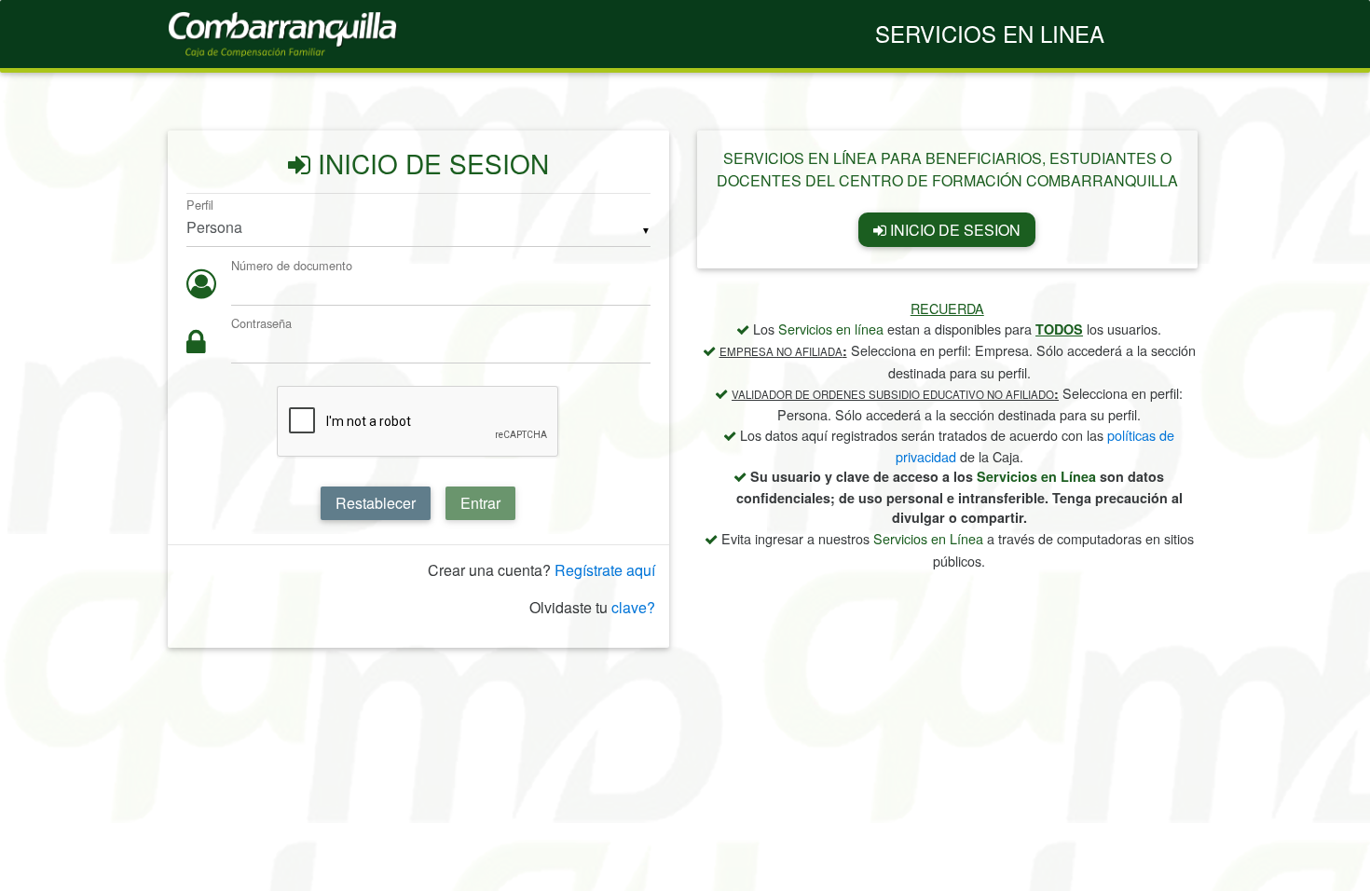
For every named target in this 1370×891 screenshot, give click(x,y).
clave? (633, 607)
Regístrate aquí (605, 570)
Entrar (480, 503)
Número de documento (291, 265)
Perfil (199, 204)
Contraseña (261, 324)
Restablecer (376, 503)
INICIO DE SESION (953, 229)
